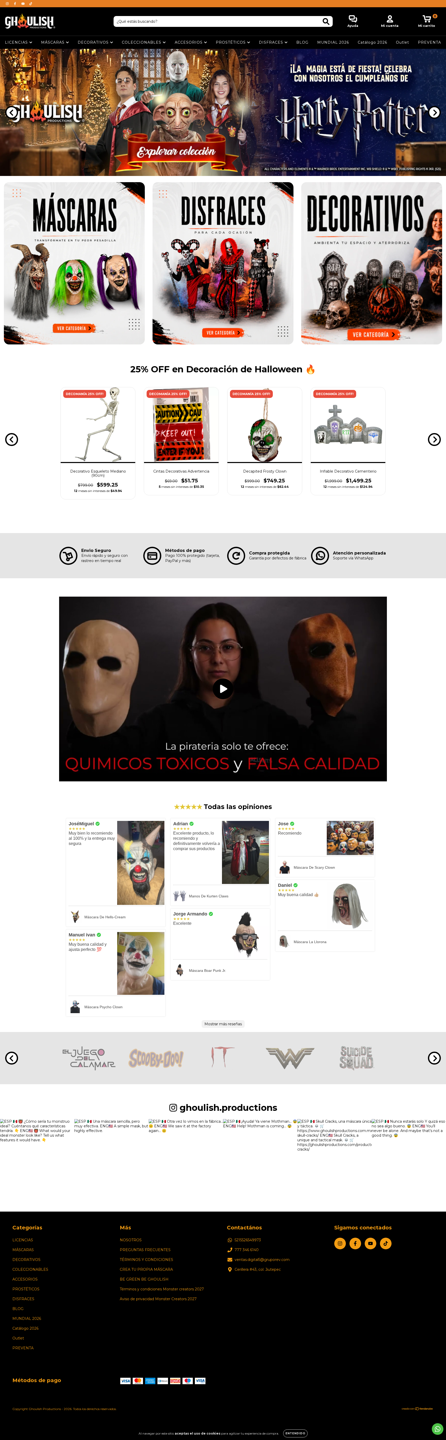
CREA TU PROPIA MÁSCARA (146, 1269)
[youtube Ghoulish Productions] (23, 3)
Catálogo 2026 (372, 42)
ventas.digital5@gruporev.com (262, 1259)
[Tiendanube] (417, 1409)
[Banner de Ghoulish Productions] (74, 263)
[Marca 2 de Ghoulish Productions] (156, 1058)
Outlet (402, 42)
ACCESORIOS (189, 42)
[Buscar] (326, 22)
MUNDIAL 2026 (333, 42)
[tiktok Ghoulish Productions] (30, 3)
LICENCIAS (17, 42)
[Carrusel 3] (223, 112)
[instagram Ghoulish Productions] (8, 3)
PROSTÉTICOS (231, 42)
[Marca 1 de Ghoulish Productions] (89, 1058)
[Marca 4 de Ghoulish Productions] (289, 1058)
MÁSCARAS (53, 42)
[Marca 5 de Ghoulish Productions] (357, 1058)
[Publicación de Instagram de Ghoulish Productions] (37, 1156)
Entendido (295, 1433)
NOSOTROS (131, 1240)
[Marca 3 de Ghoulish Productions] (223, 1058)
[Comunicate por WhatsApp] (437, 1429)
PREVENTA (429, 42)
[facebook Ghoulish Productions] (15, 3)
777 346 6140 (247, 1250)
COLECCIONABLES (142, 42)
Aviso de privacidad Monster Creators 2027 (158, 1299)
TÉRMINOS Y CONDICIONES (146, 1259)
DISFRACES (271, 42)
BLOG (302, 42)
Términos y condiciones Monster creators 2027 (162, 1289)
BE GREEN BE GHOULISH (144, 1279)
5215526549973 (248, 1240)
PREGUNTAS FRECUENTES (145, 1250)
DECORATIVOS (94, 42)
